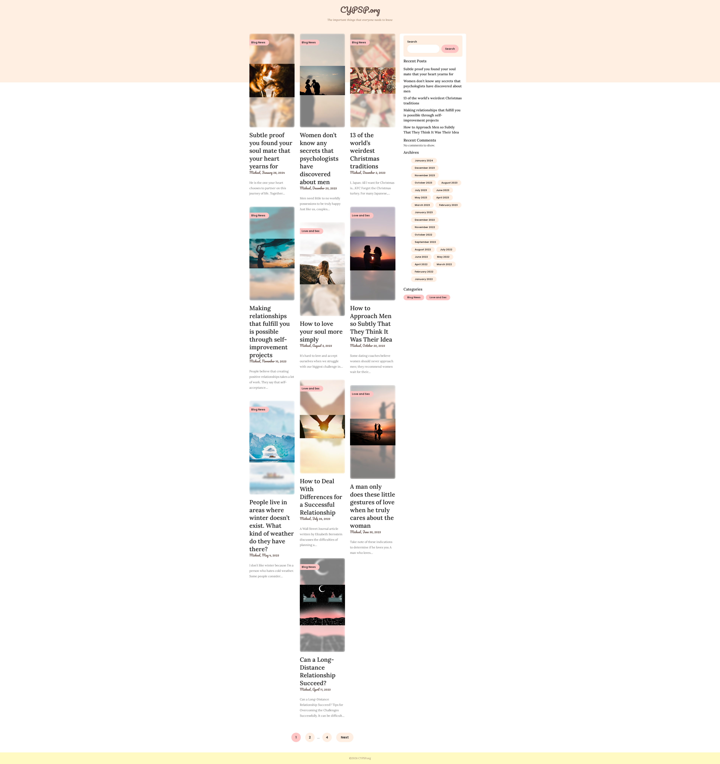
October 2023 (423, 182)
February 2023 (448, 205)
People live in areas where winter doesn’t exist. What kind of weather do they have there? (271, 525)
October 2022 (423, 234)
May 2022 (443, 257)
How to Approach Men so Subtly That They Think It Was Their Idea (371, 323)
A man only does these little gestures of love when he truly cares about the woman (372, 506)
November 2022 (425, 227)
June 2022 (421, 257)
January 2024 (424, 160)
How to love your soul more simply (321, 331)
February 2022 (424, 271)
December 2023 (425, 168)
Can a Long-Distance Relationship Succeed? (317, 671)
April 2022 (421, 264)
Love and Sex (438, 297)
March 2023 (422, 205)
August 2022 (423, 249)
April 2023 (442, 197)
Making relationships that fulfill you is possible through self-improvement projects (269, 331)
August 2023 (449, 182)
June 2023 (442, 190)
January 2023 (424, 212)
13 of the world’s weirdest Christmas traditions (364, 150)
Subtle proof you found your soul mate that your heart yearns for (270, 150)
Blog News (413, 297)
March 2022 (444, 264)
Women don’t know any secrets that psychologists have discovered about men (319, 158)
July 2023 (421, 190)
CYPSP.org (360, 9)
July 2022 (446, 249)
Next (345, 737)
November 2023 (425, 175)
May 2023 (421, 197)
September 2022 (425, 242)
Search (412, 42)
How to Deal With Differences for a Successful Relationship (321, 496)
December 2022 (425, 220)
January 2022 (424, 279)
